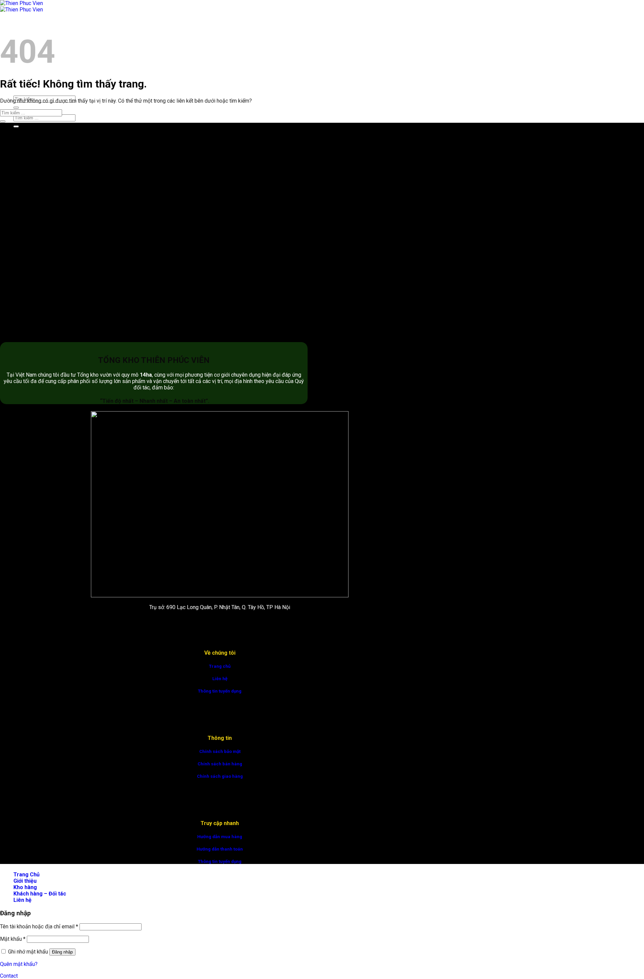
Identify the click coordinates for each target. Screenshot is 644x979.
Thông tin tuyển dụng (219, 691)
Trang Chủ (26, 25)
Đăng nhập (62, 952)
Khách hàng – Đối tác (39, 893)
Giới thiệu (25, 881)
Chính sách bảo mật (219, 751)
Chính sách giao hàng (220, 776)
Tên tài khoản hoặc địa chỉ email (39, 926)
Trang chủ (219, 666)
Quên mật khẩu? (19, 964)
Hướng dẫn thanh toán (220, 849)
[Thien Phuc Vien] (21, 6)
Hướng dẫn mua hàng (219, 836)
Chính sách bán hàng (220, 763)
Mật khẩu (12, 939)
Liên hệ (219, 678)
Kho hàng (25, 887)
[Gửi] (16, 108)
